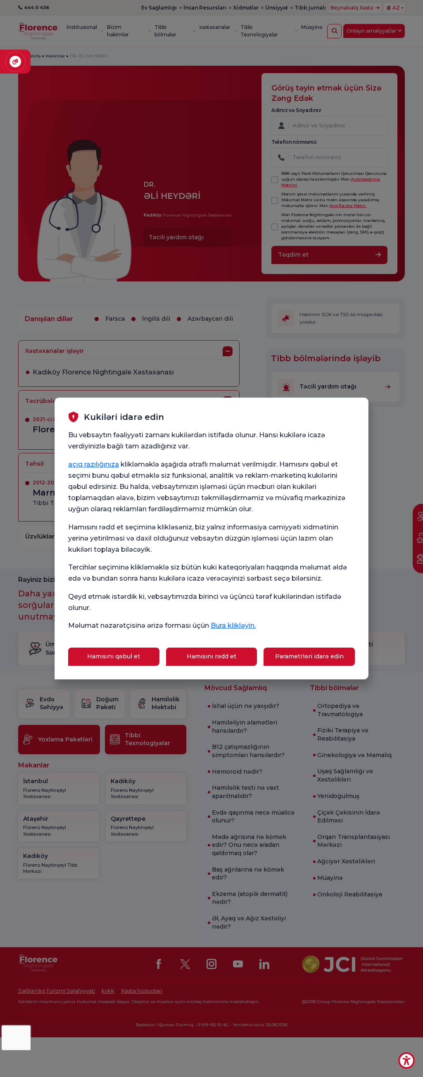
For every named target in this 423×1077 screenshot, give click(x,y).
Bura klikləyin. (233, 625)
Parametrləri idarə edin (309, 656)
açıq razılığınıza (93, 464)
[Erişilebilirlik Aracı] (406, 1060)
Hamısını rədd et (211, 656)
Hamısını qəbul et (113, 656)
